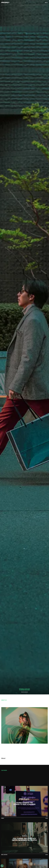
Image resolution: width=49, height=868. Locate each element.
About (3, 758)
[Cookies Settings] (2, 865)
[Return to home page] (5, 2)
